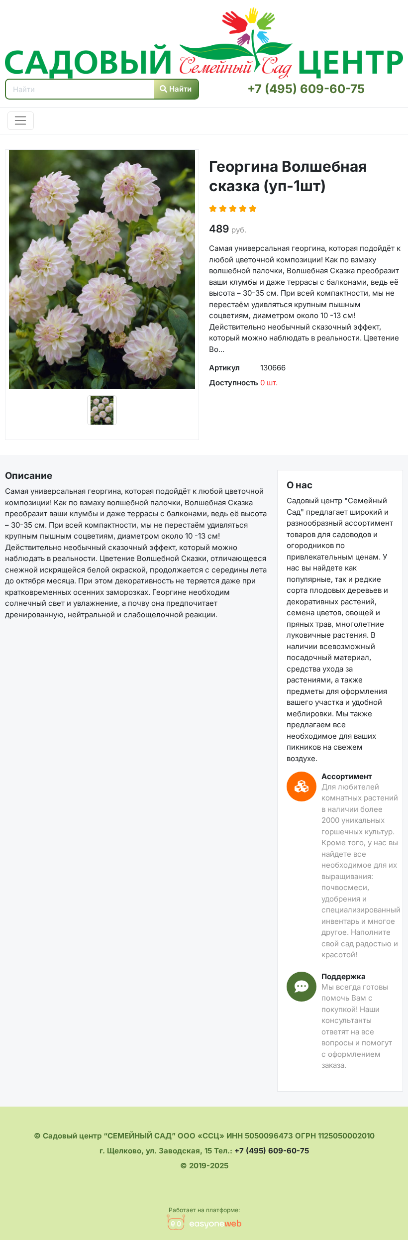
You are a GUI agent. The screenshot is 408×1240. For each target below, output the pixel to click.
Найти (179, 89)
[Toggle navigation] (20, 121)
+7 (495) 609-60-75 (306, 89)
